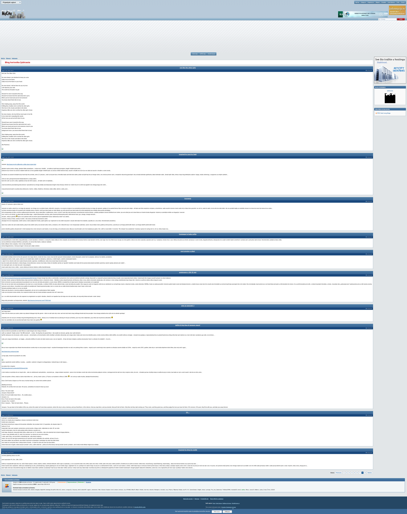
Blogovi (378, 2)
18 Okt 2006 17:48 (8, 254)
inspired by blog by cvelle (187, 450)
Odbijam (227, 511)
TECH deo (195, 54)
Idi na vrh (369, 70)
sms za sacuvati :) (187, 305)
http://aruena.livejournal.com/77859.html (39, 300)
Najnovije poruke (188, 498)
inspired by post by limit (188, 154)
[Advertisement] (203, 37)
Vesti (214, 503)
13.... (187, 412)
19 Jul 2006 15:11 (8, 328)
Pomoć (403, 2)
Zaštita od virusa (226, 503)
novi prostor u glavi (188, 251)
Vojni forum (219, 503)
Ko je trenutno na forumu (12, 479)
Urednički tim (204, 498)
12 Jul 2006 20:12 (8, 415)
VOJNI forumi (211, 54)
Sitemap (197, 498)
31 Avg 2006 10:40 (9, 275)
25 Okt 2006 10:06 (8, 237)
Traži (398, 2)
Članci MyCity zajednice (216, 498)
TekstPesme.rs (236, 503)
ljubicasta (14, 58)
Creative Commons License (229, 507)
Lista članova (391, 2)
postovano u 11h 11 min (187, 272)
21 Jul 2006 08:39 (8, 308)
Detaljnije (88, 482)
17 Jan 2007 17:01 (9, 201)
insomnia (187, 198)
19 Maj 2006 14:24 (8, 452)
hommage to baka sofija (187, 234)
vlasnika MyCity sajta (139, 507)
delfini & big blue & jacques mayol (187, 325)
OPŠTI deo (203, 54)
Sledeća (369, 472)
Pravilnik (383, 2)
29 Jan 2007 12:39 (9, 157)
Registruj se (371, 2)
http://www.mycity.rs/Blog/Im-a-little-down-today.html (21, 164)
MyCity (357, 2)
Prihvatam (217, 511)
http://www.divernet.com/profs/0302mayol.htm (15, 368)
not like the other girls (188, 68)
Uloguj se (363, 2)
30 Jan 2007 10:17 (9, 70)
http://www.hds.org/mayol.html (10, 351)
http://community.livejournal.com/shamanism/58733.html (21, 278)
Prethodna (339, 472)
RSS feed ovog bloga (383, 113)
